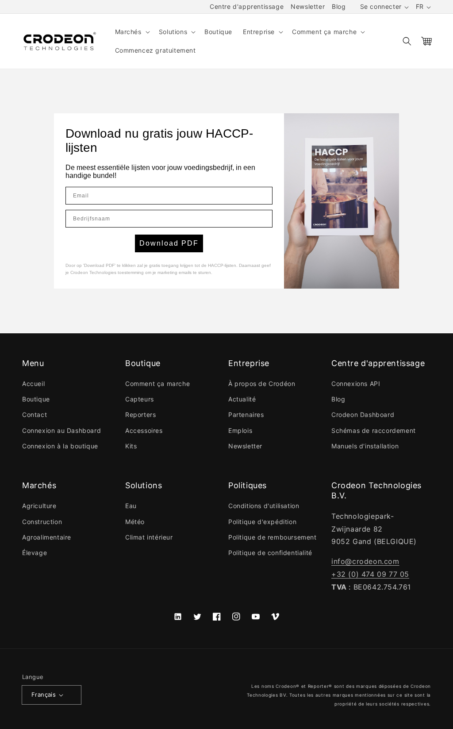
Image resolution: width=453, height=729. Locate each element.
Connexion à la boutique (60, 446)
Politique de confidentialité (270, 552)
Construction (42, 521)
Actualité (242, 399)
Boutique (36, 399)
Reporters (140, 414)
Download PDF (169, 243)
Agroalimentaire (46, 537)
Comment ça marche (157, 383)
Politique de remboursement (272, 537)
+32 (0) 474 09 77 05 (370, 574)
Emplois (240, 430)
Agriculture (39, 505)
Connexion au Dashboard (61, 430)
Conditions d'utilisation (263, 505)
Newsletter (308, 6)
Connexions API (355, 383)
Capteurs (139, 399)
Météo (135, 521)
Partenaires (246, 414)
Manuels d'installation (365, 446)
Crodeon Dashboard (362, 414)
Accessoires (144, 430)
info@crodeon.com (365, 561)
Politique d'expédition (262, 521)
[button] (132, 32)
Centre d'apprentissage (247, 6)
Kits (131, 446)
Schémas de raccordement (373, 430)
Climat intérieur (149, 537)
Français (43, 694)
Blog (339, 6)
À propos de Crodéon (261, 383)
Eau (131, 505)
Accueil (33, 383)
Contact (34, 414)
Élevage (34, 552)
